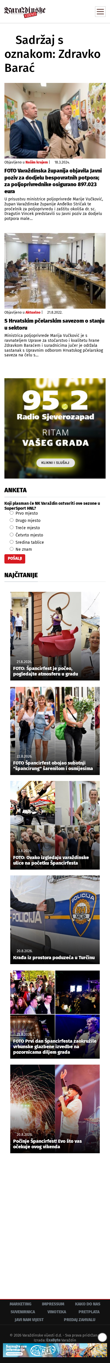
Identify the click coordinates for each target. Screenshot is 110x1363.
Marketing (20, 1304)
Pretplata (89, 1311)
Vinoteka (57, 1311)
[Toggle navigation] (100, 11)
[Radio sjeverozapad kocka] (55, 428)
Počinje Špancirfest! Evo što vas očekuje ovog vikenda (47, 1143)
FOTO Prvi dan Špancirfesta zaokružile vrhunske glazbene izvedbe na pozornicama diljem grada (55, 1046)
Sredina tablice (29, 542)
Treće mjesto (27, 527)
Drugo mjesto (27, 520)
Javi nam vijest (29, 1319)
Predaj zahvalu (79, 1319)
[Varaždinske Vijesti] (24, 10)
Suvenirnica (23, 1311)
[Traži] (61, 11)
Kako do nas (87, 1304)
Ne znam (23, 549)
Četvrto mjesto (28, 535)
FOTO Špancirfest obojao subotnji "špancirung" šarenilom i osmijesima (53, 765)
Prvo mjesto (26, 513)
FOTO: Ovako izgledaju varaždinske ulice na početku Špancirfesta (51, 860)
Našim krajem (37, 162)
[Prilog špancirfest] (55, 1350)
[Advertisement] (55, 1221)
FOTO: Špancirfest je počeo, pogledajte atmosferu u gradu (45, 671)
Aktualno (33, 312)
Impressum (53, 1304)
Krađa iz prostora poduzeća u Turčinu (54, 957)
